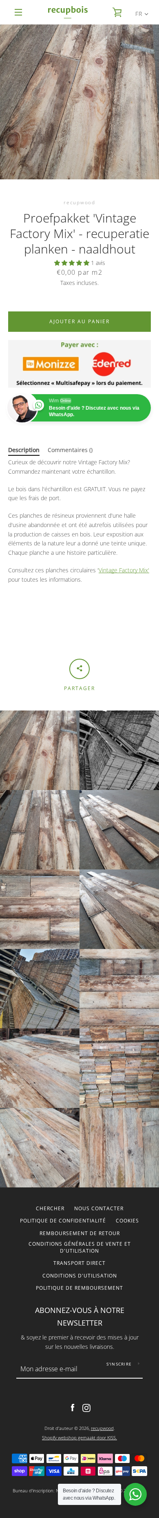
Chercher (50, 1208)
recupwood (102, 1428)
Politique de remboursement (79, 1287)
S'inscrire (119, 1364)
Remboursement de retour (80, 1233)
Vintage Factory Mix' (124, 570)
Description (24, 450)
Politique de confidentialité (63, 1220)
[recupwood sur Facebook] (72, 1407)
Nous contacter (99, 1208)
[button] (72, 263)
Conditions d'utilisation (79, 1275)
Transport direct (79, 1263)
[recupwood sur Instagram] (86, 1407)
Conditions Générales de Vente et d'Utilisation (80, 1247)
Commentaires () (70, 450)
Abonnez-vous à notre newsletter (79, 1316)
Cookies (127, 1220)
